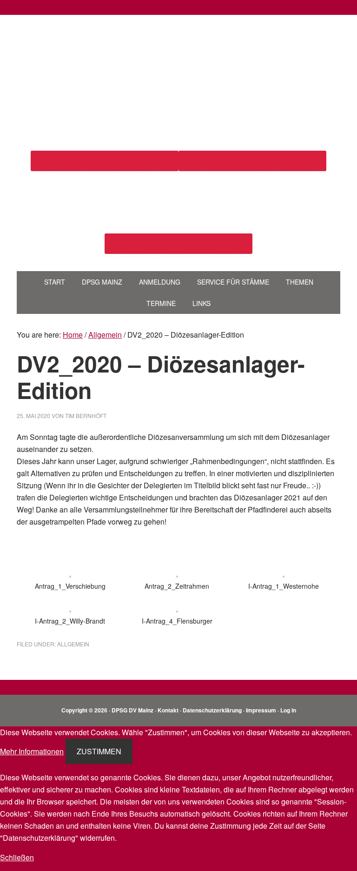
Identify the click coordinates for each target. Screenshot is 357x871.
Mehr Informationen (32, 751)
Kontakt (168, 710)
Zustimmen (99, 751)
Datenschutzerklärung (212, 710)
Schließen (17, 857)
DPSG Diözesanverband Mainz (178, 50)
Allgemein (73, 644)
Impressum (261, 710)
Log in (288, 710)
